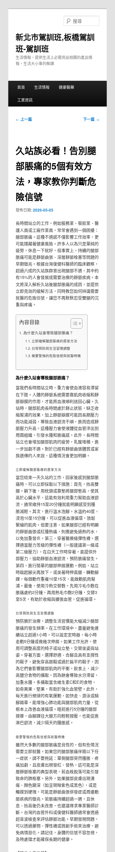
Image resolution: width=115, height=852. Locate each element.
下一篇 (91, 119)
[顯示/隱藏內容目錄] (73, 323)
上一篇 (24, 119)
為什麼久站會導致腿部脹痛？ (48, 332)
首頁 (21, 87)
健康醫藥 (66, 87)
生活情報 (42, 87)
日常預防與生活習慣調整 (51, 348)
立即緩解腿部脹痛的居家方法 (54, 340)
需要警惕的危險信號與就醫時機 (56, 355)
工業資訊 (25, 100)
